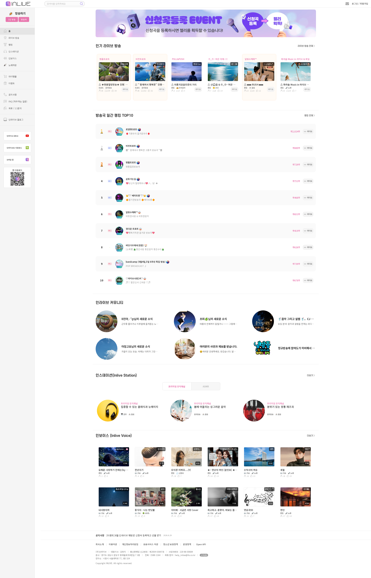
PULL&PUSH (178, 59)
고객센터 (204, 555)
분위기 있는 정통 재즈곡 (280, 407)
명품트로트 (104, 59)
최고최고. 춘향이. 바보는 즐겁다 (223, 510)
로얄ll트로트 (131, 129)
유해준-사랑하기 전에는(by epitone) (114, 470)
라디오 (125, 89)
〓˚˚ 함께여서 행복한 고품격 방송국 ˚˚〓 (144, 150)
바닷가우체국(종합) (135, 245)
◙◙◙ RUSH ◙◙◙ (254, 84)
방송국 (24, 19)
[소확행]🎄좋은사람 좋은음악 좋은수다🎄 (145, 249)
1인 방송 (12, 19)
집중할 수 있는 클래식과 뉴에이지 (139, 407)
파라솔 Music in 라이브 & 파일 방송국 (296, 84)
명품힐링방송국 (133, 166)
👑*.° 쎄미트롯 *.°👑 (136, 195)
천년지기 (139, 470)
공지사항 (100, 535)
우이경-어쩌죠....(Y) (181, 470)
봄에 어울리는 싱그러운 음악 (210, 407)
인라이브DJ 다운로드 (14, 147)
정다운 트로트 (132, 228)
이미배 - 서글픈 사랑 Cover (184, 510)
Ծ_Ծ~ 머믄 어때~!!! (218, 59)
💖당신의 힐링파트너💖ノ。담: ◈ (142, 183)
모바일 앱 (10, 159)
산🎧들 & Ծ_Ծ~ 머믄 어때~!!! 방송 (223, 84)
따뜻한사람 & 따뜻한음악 (137, 216)
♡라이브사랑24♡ (134, 278)
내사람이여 (104, 510)
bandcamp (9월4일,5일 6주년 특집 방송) (146, 261)
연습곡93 (248, 510)
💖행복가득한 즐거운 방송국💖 (140, 232)
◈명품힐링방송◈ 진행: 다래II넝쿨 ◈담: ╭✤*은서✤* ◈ (114, 84)
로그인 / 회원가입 (360, 3)
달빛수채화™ (251, 59)
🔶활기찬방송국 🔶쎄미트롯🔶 (140, 199)
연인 (282, 510)
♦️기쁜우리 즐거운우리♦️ (138, 133)
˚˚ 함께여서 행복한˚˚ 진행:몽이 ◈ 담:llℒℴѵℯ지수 (151, 84)
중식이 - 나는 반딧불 (145, 510)
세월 (282, 470)
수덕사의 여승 (251, 470)
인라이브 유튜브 (12, 136)
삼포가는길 (131, 178)
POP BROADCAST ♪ (136, 265)
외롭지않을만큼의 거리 (185, 84)
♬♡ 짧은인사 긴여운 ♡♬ (138, 282)
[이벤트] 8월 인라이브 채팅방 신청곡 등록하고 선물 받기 (134, 535)
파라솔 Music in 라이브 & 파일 (295, 59)
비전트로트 (141, 59)
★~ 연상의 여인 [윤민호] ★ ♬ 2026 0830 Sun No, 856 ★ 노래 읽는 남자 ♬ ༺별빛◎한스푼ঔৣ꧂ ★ (223, 470)
